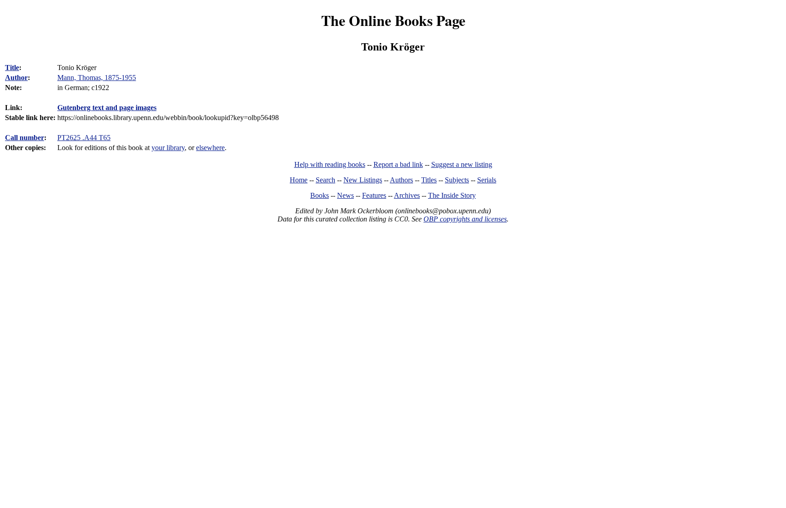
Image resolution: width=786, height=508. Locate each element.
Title (12, 67)
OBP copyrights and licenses (465, 219)
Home (298, 180)
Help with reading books (329, 164)
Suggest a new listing (461, 164)
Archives (407, 195)
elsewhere (210, 147)
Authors (401, 180)
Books (319, 195)
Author (16, 77)
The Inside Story (452, 195)
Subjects (457, 180)
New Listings (362, 180)
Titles (429, 180)
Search (325, 180)
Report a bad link (398, 164)
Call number (24, 137)
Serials (486, 180)
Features (374, 195)
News (345, 195)
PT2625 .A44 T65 (84, 137)
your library (168, 147)
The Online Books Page (393, 20)
